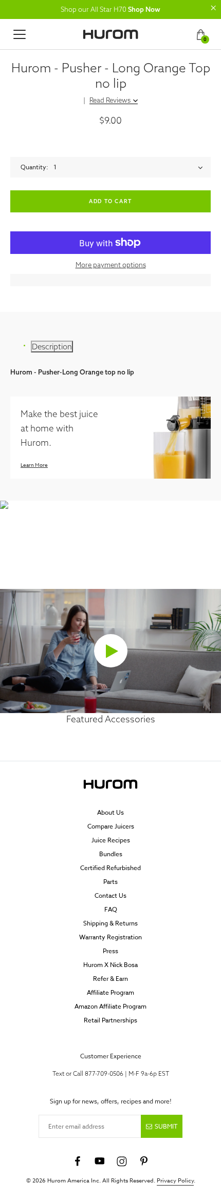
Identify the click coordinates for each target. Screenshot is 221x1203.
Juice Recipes (110, 840)
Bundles (110, 854)
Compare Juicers (110, 826)
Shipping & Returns (110, 923)
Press (110, 950)
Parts (110, 881)
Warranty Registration (110, 937)
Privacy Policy (175, 1180)
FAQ (110, 909)
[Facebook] (77, 1161)
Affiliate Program (110, 992)
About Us (110, 812)
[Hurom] (110, 34)
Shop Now (144, 9)
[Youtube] (100, 1161)
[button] (213, 7)
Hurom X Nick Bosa (110, 964)
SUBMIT (166, 1126)
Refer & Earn (110, 978)
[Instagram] (122, 1161)
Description (52, 346)
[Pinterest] (144, 1161)
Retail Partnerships (110, 1020)
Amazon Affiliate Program (110, 1006)
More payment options (111, 265)
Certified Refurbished (110, 867)
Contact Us (110, 895)
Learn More (34, 464)
